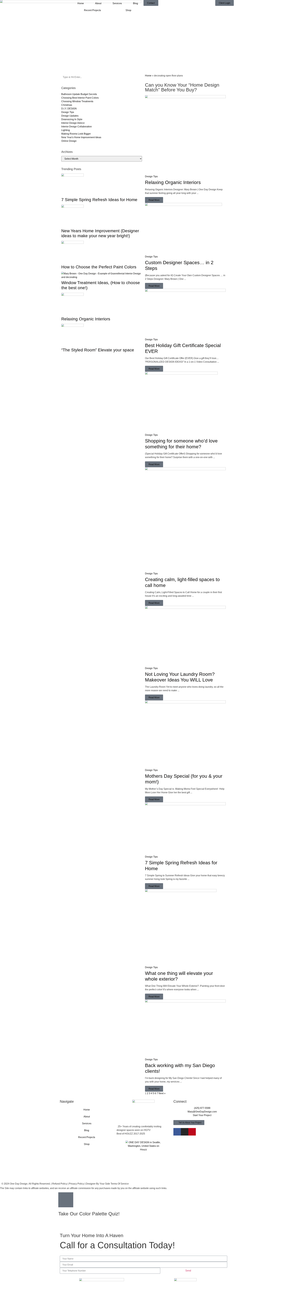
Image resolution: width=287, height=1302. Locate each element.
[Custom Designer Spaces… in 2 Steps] (183, 205)
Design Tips (151, 176)
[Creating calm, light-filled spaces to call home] (185, 469)
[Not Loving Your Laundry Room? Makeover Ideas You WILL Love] (185, 608)
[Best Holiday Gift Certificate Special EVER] (185, 291)
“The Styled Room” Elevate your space (97, 350)
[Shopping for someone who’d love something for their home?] (181, 374)
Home (80, 3)
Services (117, 3)
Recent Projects (92, 10)
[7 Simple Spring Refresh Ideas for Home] (185, 804)
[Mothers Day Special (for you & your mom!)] (185, 702)
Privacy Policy (76, 1183)
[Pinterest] (192, 1132)
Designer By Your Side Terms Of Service (107, 1183)
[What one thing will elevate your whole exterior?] (180, 891)
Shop (128, 10)
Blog (135, 3)
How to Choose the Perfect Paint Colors (98, 267)
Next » (162, 1093)
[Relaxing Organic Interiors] (185, 97)
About (98, 3)
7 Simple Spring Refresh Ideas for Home (99, 199)
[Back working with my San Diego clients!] (185, 1001)
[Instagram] (184, 1132)
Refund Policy (59, 1183)
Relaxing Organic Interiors (85, 319)
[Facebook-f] (177, 1132)
